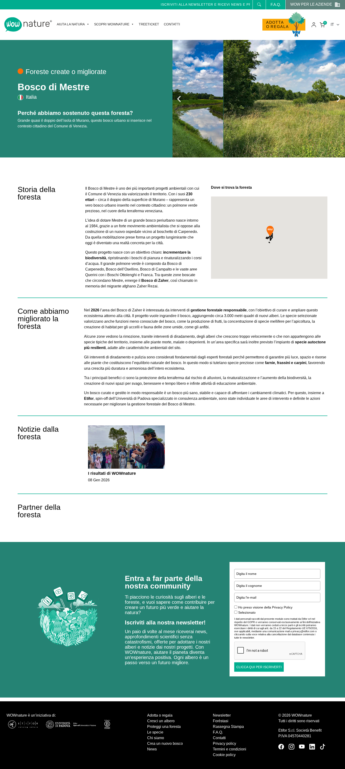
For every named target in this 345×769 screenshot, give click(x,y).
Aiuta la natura (71, 24)
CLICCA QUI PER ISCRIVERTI (259, 667)
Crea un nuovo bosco (165, 743)
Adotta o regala (277, 24)
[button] (179, 99)
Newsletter (222, 715)
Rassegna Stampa (228, 727)
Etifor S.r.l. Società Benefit (300, 730)
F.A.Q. (276, 5)
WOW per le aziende (311, 4)
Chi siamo (155, 738)
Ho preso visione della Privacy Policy (265, 607)
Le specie (155, 732)
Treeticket (149, 24)
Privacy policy (224, 743)
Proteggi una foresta (164, 727)
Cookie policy (224, 755)
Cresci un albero (161, 721)
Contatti (172, 24)
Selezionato (247, 612)
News (152, 749)
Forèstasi (220, 721)
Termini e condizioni (229, 749)
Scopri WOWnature (111, 24)
